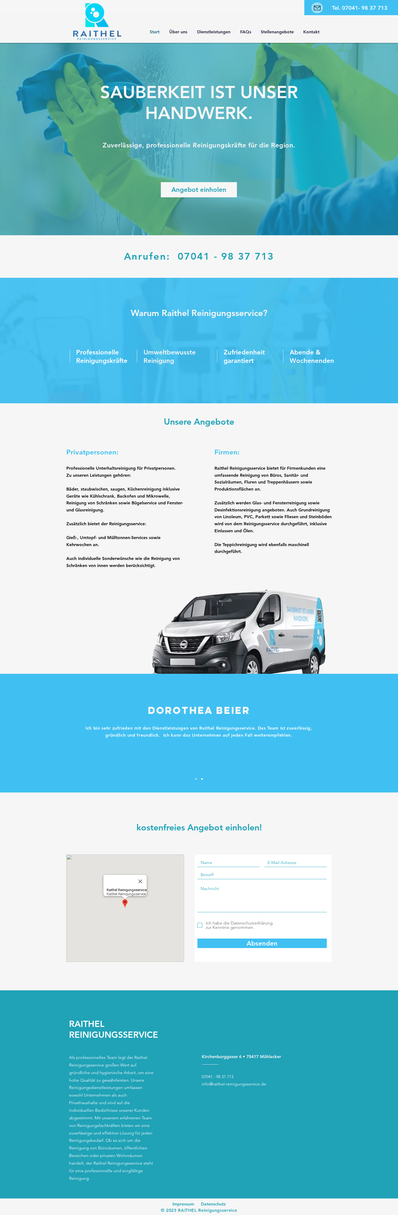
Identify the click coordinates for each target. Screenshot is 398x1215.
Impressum (183, 1204)
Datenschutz (213, 1204)
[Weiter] (367, 733)
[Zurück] (30, 733)
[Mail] (317, 7)
